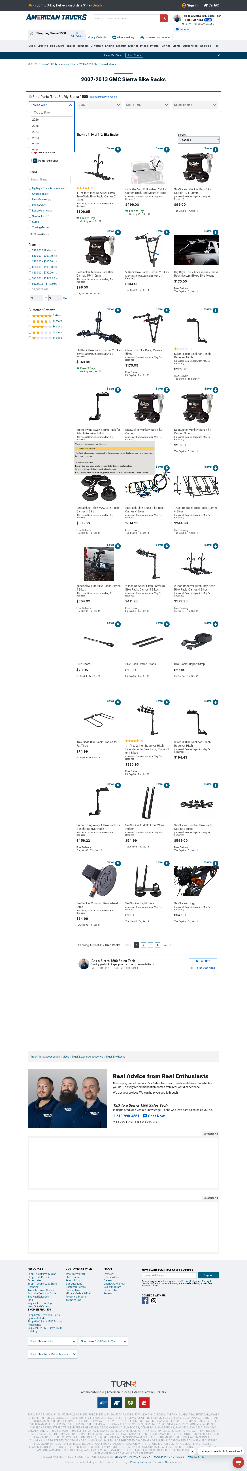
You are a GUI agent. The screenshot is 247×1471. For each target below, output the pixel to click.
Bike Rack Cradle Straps (140, 664)
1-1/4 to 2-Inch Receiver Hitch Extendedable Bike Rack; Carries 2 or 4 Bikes (147, 749)
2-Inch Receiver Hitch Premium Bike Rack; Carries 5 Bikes (145, 587)
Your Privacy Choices (169, 1456)
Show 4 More (41, 234)
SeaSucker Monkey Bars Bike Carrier (143, 431)
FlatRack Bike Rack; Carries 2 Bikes (99, 350)
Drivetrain (97, 45)
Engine (109, 45)
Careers (108, 1280)
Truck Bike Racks (115, 1056)
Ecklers (161, 1392)
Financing (33, 1286)
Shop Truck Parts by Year (42, 1273)
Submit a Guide (112, 1277)
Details (98, 5)
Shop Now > (134, 55)
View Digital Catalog (39, 1306)
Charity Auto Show (114, 1283)
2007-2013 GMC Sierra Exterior (98, 64)
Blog (30, 1299)
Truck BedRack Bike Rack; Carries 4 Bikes (196, 509)
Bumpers (83, 45)
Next (166, 945)
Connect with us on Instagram (153, 1300)
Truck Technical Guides (41, 1290)
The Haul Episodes (38, 1296)
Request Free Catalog (40, 1303)
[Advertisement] (123, 1163)
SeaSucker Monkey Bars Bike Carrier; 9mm (192, 431)
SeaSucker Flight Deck (139, 903)
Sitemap (120, 1456)
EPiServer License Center (136, 472)
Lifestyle (43, 45)
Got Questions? (74, 1283)
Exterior (133, 45)
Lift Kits (166, 45)
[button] (182, 29)
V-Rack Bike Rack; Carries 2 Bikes (147, 272)
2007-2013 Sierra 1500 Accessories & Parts (53, 64)
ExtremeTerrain (142, 1392)
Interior (154, 45)
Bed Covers (57, 45)
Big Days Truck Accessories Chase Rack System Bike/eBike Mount (196, 273)
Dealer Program (112, 1286)
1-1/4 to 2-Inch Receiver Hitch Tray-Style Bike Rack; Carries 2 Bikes (96, 196)
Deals (32, 45)
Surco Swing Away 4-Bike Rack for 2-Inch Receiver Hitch (98, 826)
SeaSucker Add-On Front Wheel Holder (145, 826)
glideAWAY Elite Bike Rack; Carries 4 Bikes (98, 587)
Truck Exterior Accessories (87, 1056)
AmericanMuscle (92, 1392)
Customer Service (76, 1286)
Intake (144, 45)
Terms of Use (73, 1299)
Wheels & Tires (209, 45)
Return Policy (73, 1280)
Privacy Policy (189, 1281)
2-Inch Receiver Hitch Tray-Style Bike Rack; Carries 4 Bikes (194, 587)
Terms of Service (163, 1462)
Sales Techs (110, 1290)
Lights (176, 45)
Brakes (71, 45)
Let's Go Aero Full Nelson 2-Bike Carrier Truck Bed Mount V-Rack (145, 191)
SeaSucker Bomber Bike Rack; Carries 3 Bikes (193, 826)
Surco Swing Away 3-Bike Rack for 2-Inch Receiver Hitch (98, 431)
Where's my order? (76, 1273)
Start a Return (73, 1277)
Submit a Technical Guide (42, 1293)
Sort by (182, 134)
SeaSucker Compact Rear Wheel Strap (97, 905)
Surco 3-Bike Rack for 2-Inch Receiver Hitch (192, 743)
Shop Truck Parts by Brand (43, 1283)
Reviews (108, 1293)
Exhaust (121, 45)
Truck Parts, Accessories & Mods (50, 1056)
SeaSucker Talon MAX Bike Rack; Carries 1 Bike (97, 509)
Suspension (190, 45)
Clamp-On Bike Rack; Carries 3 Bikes (144, 352)
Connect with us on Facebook (145, 1300)
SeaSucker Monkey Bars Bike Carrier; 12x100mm (192, 191)
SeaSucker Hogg (184, 903)
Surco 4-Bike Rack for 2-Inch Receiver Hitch (192, 355)
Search (164, 18)
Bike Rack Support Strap (189, 664)
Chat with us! (73, 1290)
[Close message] (219, 55)
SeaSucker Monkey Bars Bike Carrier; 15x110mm (95, 273)
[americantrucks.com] (56, 17)
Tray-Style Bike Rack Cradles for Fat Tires (96, 743)
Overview (109, 1273)
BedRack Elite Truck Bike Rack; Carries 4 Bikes (145, 509)
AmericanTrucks (118, 1392)
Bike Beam (83, 664)
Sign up (208, 1275)
